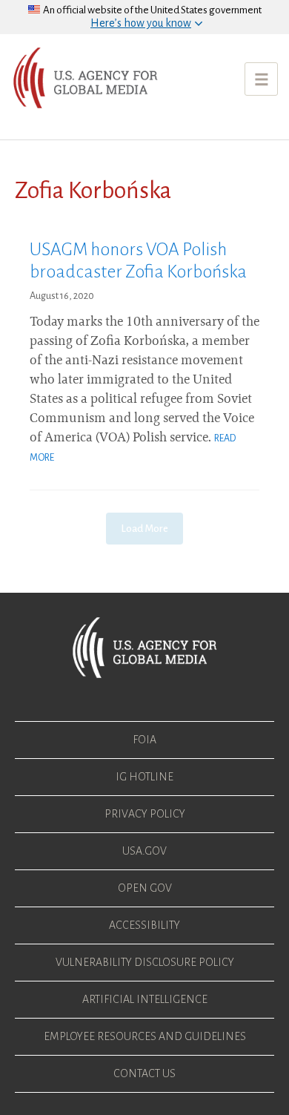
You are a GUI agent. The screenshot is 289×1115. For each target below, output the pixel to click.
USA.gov (144, 851)
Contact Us (144, 1073)
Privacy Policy (144, 814)
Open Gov (145, 888)
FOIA (144, 740)
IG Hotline (144, 777)
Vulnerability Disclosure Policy (145, 962)
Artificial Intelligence (144, 999)
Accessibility (144, 925)
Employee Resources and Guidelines (145, 1036)
